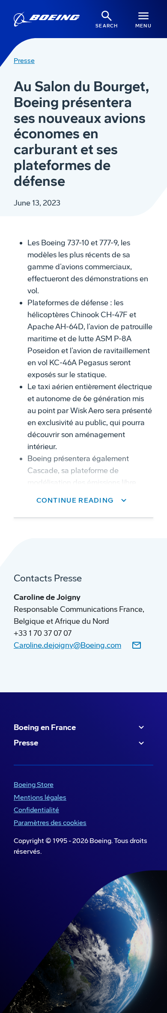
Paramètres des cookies (50, 823)
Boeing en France (45, 727)
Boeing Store (32, 785)
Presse (26, 743)
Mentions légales (38, 798)
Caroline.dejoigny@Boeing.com (67, 645)
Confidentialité (34, 811)
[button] (84, 500)
